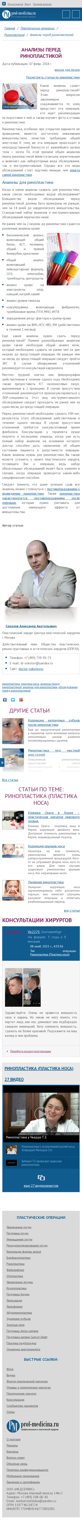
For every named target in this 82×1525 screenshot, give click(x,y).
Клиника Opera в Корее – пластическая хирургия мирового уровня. (54, 816)
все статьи (72, 910)
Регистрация (15, 4)
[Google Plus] (23, 700)
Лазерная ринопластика (46, 882)
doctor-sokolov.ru (31, 669)
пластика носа (30, 684)
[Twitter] (15, 700)
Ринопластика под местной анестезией (54, 752)
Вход (28, 4)
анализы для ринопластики (40, 687)
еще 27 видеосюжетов (41, 1185)
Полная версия (42, 4)
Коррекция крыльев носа (46, 846)
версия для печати (67, 70)
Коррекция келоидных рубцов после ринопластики (54, 722)
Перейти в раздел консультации (30, 1051)
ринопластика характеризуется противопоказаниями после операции (41, 498)
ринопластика (11, 684)
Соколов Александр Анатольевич (31, 626)
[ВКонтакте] (7, 700)
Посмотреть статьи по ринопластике (53, 77)
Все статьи (10, 780)
